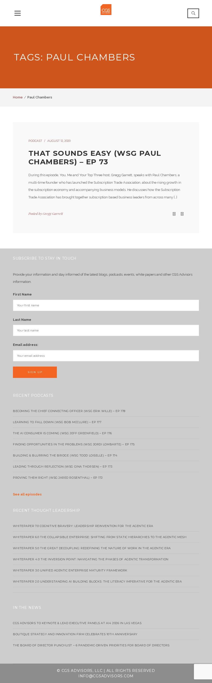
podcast (35, 141)
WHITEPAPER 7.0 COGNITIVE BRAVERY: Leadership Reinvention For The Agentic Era (83, 526)
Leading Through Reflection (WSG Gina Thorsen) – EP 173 (62, 466)
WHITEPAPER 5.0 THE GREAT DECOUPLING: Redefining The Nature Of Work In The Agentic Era (92, 548)
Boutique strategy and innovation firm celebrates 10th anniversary (75, 634)
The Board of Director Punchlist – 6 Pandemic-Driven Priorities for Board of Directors (91, 645)
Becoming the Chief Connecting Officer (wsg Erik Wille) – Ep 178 (69, 411)
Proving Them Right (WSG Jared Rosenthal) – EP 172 (58, 477)
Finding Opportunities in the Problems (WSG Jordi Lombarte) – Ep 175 (74, 444)
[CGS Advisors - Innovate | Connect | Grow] (106, 9)
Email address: (25, 345)
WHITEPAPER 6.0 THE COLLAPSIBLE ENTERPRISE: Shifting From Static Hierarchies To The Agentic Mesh (99, 537)
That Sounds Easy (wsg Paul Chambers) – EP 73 (94, 157)
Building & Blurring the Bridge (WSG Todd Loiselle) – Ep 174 (65, 455)
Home (18, 97)
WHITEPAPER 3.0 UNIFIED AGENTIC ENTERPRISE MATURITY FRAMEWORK (70, 570)
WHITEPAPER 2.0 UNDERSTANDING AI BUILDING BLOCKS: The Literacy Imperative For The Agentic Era (97, 581)
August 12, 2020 (59, 141)
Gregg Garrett (53, 213)
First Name (22, 294)
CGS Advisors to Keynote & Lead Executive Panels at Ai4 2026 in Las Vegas (77, 623)
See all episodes (27, 494)
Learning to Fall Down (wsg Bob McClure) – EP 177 (57, 422)
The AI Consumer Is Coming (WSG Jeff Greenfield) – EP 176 (62, 433)
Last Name (22, 320)
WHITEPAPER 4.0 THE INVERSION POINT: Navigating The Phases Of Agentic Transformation (91, 559)
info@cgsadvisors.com (106, 676)
